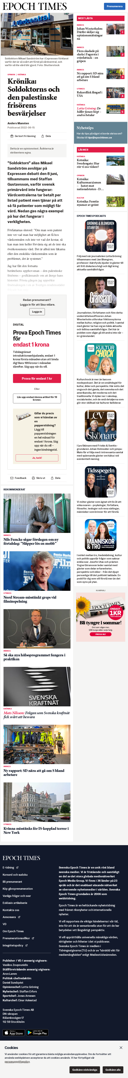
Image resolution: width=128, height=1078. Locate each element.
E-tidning (8, 867)
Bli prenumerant (12, 881)
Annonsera (9, 917)
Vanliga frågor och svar (17, 896)
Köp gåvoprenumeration (17, 888)
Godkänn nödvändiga (84, 1069)
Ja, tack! (37, 457)
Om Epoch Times (13, 931)
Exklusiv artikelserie (15, 903)
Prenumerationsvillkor (16, 938)
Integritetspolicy (13, 945)
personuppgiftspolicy (17, 1061)
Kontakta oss (11, 910)
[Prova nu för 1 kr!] (100, 617)
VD (4, 924)
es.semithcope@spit (100, 137)
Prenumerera (114, 6)
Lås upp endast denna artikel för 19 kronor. (37, 398)
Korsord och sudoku (15, 874)
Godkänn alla (113, 1069)
